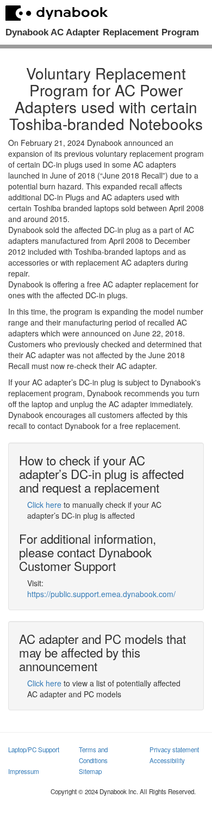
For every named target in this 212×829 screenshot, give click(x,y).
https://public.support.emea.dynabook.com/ (101, 593)
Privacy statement (174, 749)
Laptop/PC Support (33, 749)
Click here (44, 504)
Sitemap (90, 771)
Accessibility (167, 760)
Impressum (23, 771)
